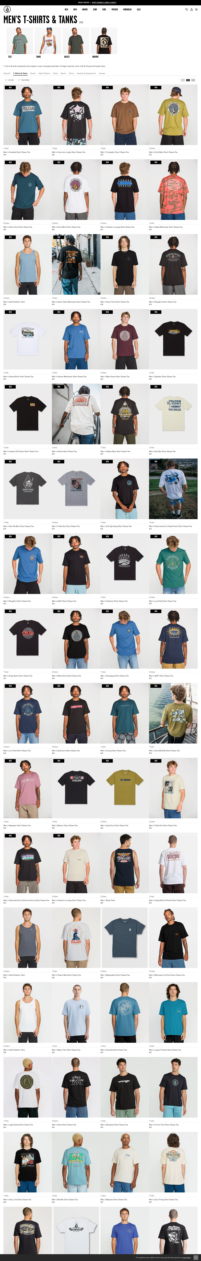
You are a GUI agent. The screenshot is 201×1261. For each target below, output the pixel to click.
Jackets (102, 73)
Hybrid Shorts (44, 73)
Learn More (186, 1257)
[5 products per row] (193, 80)
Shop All (6, 73)
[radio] (6, 145)
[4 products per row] (188, 80)
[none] (28, 145)
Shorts (33, 73)
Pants (55, 73)
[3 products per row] (182, 80)
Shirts (71, 73)
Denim (63, 73)
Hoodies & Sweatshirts (86, 73)
